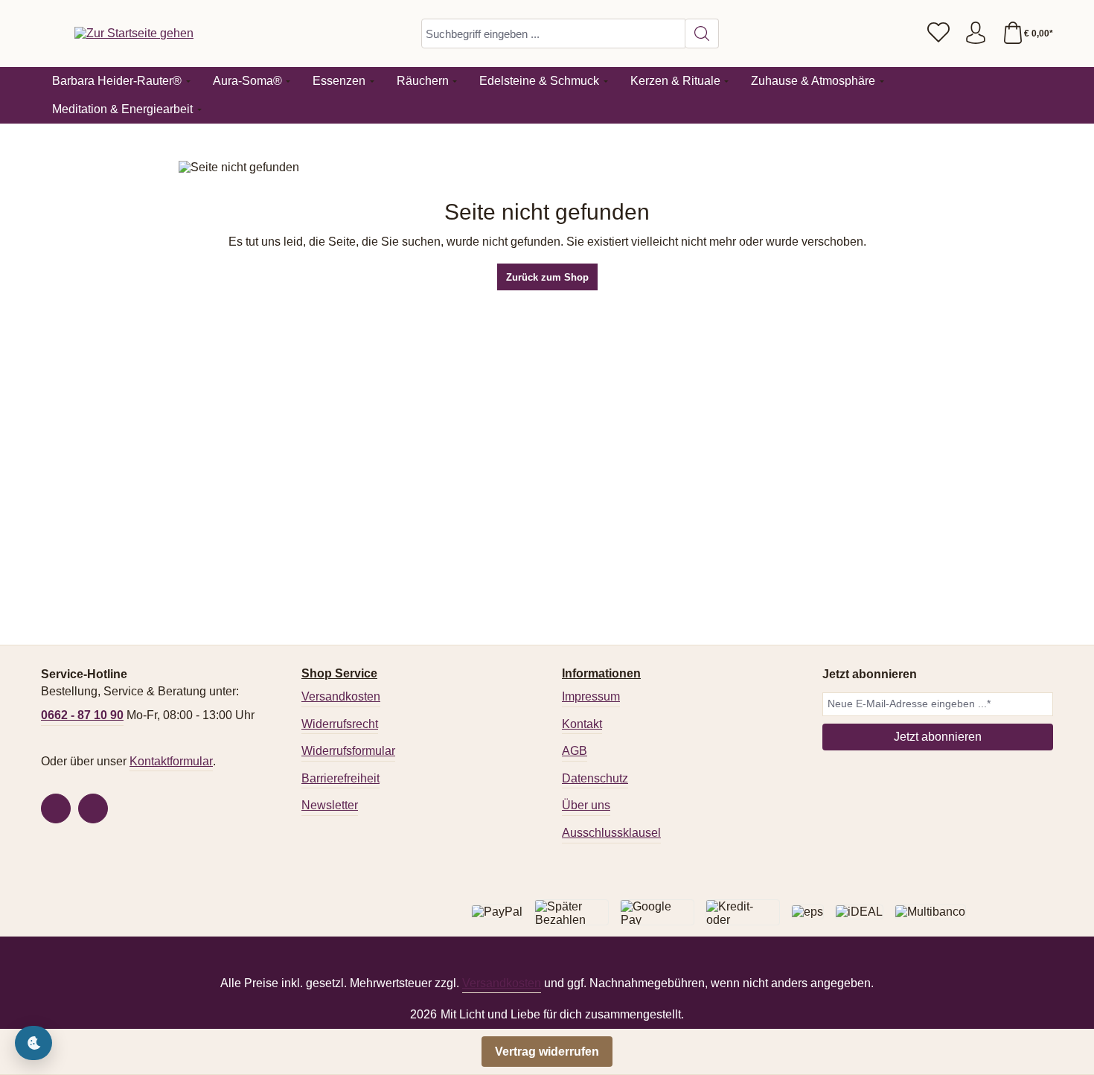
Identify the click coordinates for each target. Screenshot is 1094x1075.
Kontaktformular (171, 761)
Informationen (601, 674)
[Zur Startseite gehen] (134, 34)
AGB (574, 750)
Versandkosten (340, 696)
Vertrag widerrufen (547, 1051)
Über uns (586, 805)
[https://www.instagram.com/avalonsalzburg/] (93, 808)
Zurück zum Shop (547, 277)
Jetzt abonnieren (938, 736)
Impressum (591, 696)
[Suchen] (702, 33)
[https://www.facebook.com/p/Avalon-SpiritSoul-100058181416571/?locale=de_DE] (56, 808)
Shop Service (339, 674)
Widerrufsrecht (339, 724)
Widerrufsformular (348, 750)
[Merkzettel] (938, 33)
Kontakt (582, 724)
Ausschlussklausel (611, 832)
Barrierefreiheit (340, 778)
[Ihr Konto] (976, 33)
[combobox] (553, 33)
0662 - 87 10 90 (82, 715)
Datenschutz (595, 778)
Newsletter (329, 805)
